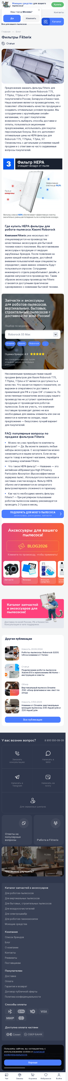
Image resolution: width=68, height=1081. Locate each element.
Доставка (10, 976)
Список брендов (14, 937)
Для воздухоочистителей (19, 908)
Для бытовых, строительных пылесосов (28, 903)
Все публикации (32, 719)
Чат (6, 1078)
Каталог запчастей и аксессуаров (26, 887)
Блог (7, 942)
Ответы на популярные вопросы (13, 837)
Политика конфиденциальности (23, 996)
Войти (59, 1078)
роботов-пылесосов (29, 304)
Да (12, 18)
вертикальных (17, 308)
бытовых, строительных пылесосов (26, 310)
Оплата (9, 981)
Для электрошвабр (16, 913)
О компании (11, 947)
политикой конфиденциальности (24, 1053)
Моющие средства (16, 924)
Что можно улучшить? (19, 871)
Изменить (31, 18)
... (45, 343)
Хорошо (32, 1062)
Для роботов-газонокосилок (21, 919)
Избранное (46, 1078)
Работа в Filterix (47, 840)
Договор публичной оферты (21, 991)
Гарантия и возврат (16, 986)
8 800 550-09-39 (54, 740)
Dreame (10, 343)
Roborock (34, 343)
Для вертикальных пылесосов (22, 898)
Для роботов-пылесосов (19, 893)
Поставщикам (13, 963)
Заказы (19, 1078)
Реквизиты (11, 958)
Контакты (10, 952)
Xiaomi (21, 343)
